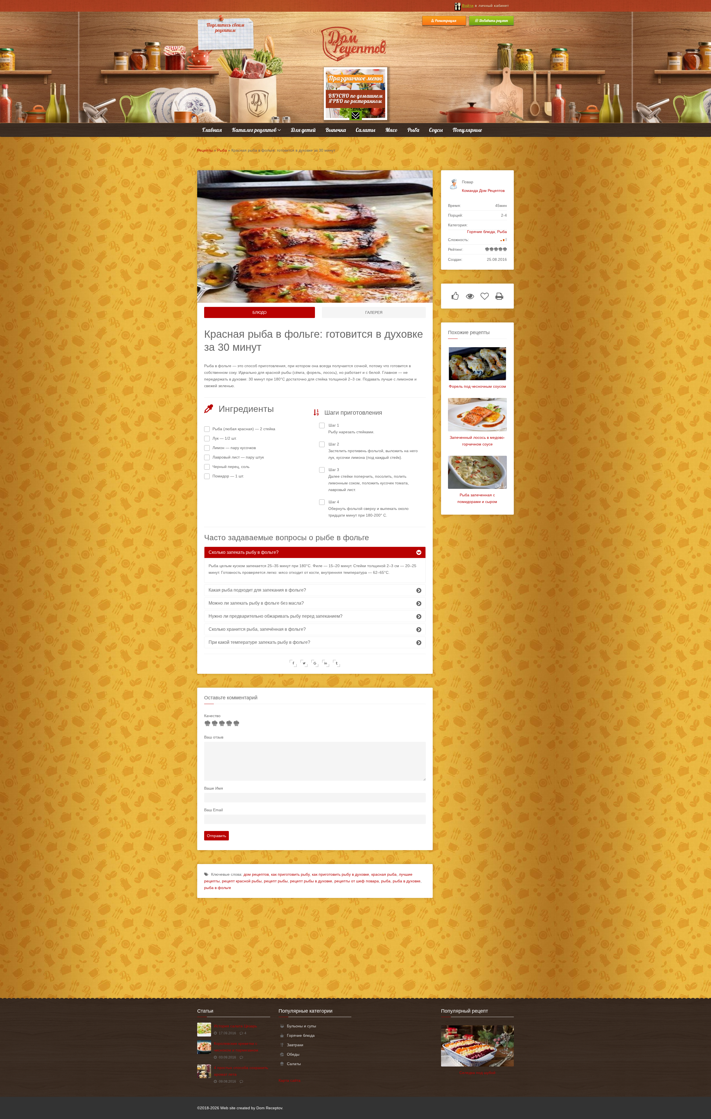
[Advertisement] (355, 945)
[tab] (314, 552)
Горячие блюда (481, 231)
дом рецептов (256, 874)
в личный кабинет (485, 6)
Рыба (413, 129)
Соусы (436, 129)
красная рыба (384, 874)
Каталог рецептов (254, 129)
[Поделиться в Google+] (314, 663)
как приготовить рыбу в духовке (340, 874)
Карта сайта (290, 1080)
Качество (212, 716)
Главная (212, 129)
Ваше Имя (213, 788)
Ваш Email (213, 810)
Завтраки (295, 1045)
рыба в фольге (217, 887)
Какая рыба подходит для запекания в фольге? (257, 590)
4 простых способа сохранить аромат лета (241, 1071)
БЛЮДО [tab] (259, 312)
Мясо (391, 129)
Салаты (365, 129)
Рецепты (205, 150)
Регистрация (445, 20)
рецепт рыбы (276, 881)
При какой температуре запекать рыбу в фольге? (259, 642)
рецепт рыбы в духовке (311, 881)
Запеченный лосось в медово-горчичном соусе (477, 440)
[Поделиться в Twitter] (304, 663)
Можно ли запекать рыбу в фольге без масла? (256, 603)
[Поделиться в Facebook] (293, 663)
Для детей (303, 129)
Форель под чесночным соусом (477, 386)
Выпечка (336, 129)
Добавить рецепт (493, 20)
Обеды (293, 1054)
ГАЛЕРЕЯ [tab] (373, 312)
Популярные (467, 129)
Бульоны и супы (301, 1026)
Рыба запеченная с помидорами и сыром (477, 498)
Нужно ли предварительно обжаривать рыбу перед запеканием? (275, 616)
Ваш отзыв (213, 737)
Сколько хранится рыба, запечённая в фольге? (257, 629)
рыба (385, 881)
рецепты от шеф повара (356, 881)
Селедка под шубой (477, 1072)
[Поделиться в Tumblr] (336, 663)
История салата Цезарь (235, 1026)
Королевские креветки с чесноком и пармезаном (236, 1046)
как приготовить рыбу (290, 874)
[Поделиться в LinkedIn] (325, 663)
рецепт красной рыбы (242, 881)
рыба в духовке (406, 881)
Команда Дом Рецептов (483, 190)
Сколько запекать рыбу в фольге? (244, 552)
